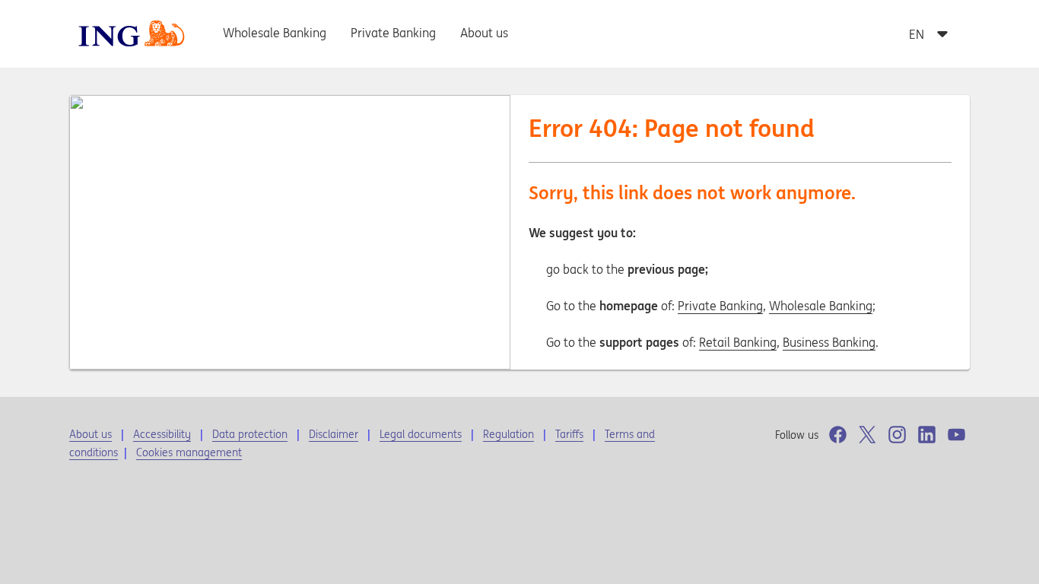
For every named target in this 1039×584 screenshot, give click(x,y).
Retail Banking (738, 342)
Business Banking (829, 342)
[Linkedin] (927, 434)
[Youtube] (956, 434)
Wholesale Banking (820, 305)
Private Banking (720, 305)
